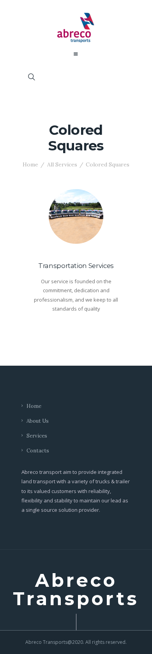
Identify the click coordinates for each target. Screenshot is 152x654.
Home (30, 164)
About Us (38, 421)
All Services (62, 164)
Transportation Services (76, 266)
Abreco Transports (76, 590)
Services (37, 435)
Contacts (38, 450)
